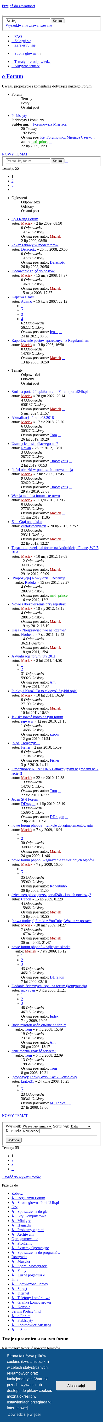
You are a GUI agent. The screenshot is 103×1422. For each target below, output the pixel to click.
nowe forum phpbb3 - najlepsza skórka (40, 947)
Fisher (25, 747)
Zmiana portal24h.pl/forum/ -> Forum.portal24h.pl (49, 391)
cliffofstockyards (33, 526)
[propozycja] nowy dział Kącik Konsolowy (44, 1077)
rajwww (27, 721)
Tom (53, 435)
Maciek (26, 223)
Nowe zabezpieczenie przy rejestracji (39, 604)
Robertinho (58, 886)
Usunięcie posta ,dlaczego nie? (34, 444)
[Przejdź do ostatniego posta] (63, 236)
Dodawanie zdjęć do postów (33, 271)
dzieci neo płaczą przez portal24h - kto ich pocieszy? (51, 895)
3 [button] (12, 185)
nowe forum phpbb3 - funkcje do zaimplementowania (52, 825)
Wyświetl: (14, 1126)
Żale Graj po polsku (26, 522)
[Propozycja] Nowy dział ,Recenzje (38, 578)
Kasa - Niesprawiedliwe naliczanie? (38, 630)
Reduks (30, 582)
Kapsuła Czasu (22, 297)
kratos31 (27, 1081)
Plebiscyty (19, 116)
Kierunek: (14, 1131)
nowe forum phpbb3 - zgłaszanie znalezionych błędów (52, 860)
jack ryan (28, 990)
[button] (12, 190)
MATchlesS (59, 1103)
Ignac (54, 332)
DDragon (28, 804)
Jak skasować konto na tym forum (37, 717)
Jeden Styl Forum (24, 799)
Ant (52, 682)
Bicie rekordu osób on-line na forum (38, 1025)
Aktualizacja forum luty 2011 (33, 656)
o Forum (12, 76)
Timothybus (59, 461)
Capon (26, 899)
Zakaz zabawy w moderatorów (34, 245)
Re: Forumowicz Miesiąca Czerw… (67, 137)
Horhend (27, 634)
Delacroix (28, 249)
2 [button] (12, 181)
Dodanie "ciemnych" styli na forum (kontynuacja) (49, 986)
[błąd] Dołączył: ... (25, 743)
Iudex (54, 1016)
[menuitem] (16, 36)
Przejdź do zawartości (18, 6)
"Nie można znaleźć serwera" (33, 1051)
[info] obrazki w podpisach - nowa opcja (42, 470)
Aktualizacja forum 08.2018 (32, 418)
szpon (54, 734)
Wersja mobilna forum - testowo (35, 496)
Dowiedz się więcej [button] (24, 1414)
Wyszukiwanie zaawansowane (29, 25)
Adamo (26, 301)
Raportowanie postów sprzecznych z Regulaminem (50, 340)
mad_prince (39, 142)
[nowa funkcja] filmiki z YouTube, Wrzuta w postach (51, 921)
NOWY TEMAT (15, 154)
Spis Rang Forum (24, 219)
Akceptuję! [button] (76, 1386)
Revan (26, 448)
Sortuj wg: (61, 1126)
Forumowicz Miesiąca (50, 124)
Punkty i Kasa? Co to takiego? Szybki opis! (44, 691)
